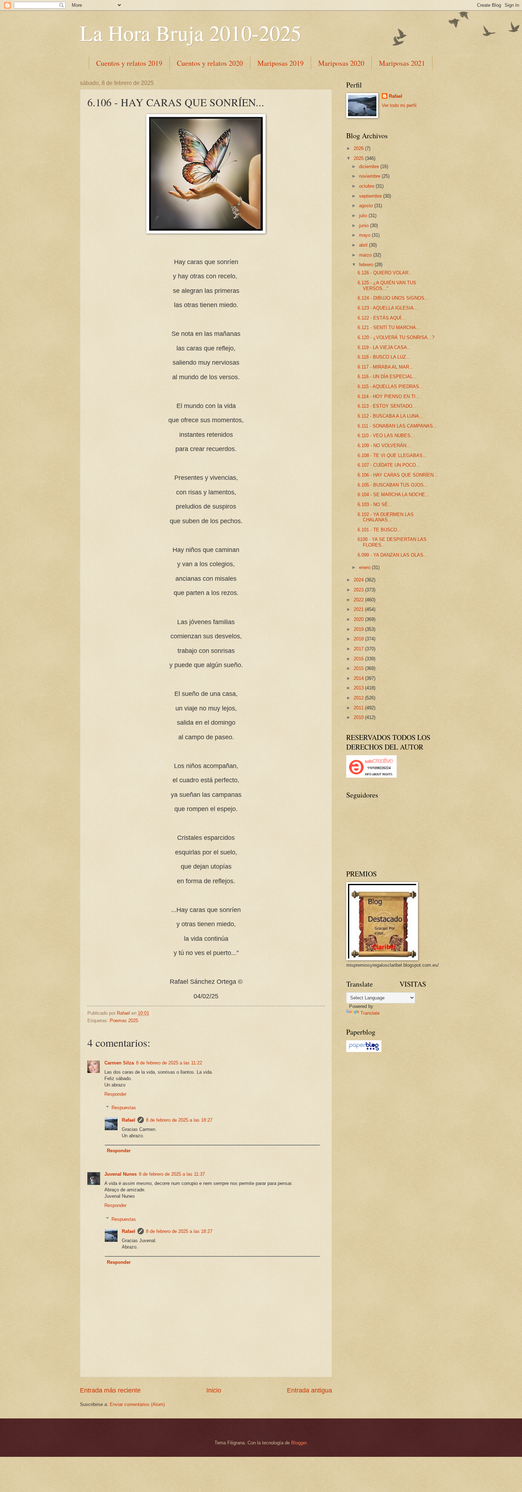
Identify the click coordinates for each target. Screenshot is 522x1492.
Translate (370, 1013)
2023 (359, 589)
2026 (359, 148)
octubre (367, 186)
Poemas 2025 (124, 1020)
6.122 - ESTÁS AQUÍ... (382, 318)
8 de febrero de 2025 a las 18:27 (179, 1120)
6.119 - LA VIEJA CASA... (384, 347)
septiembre (371, 196)
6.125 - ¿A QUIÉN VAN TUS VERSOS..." (387, 285)
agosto (366, 205)
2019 (359, 629)
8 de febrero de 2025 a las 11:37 (172, 1174)
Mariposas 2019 (280, 63)
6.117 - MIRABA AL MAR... (385, 367)
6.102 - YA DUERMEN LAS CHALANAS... (386, 517)
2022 (359, 599)
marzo (366, 255)
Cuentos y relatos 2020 (210, 63)
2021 (359, 609)
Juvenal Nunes (120, 1174)
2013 (359, 688)
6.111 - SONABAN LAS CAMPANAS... (397, 426)
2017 (359, 648)
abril (364, 245)
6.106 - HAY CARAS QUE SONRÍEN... (398, 475)
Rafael (128, 1120)
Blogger (298, 1442)
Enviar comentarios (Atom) (137, 1404)
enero (365, 567)
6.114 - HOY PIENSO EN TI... (389, 396)
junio (364, 225)
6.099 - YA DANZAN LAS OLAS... (393, 555)
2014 (359, 678)
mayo (365, 235)
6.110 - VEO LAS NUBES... (386, 435)
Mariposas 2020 (341, 63)
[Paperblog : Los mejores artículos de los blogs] (363, 1050)
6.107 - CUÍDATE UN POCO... (389, 465)
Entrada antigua (309, 1390)
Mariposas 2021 (402, 63)
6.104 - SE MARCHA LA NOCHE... (393, 494)
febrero (367, 264)
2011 (359, 707)
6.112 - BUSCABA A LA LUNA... (390, 416)
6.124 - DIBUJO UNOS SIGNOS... (393, 298)
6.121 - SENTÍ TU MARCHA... (389, 327)
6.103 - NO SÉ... (375, 504)
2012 (359, 698)
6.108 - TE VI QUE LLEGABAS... (392, 455)
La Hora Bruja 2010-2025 (190, 32)
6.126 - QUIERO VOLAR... (385, 272)
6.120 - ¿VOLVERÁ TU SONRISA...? (396, 337)
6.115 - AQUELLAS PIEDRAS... (390, 386)
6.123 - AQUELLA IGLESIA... (388, 308)
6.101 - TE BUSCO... (379, 529)
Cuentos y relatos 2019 (129, 63)
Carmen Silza (119, 1063)
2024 (359, 580)
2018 (359, 639)
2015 (359, 668)
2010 (359, 717)
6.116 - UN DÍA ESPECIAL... (387, 376)
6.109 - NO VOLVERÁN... (384, 445)
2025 (359, 158)
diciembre (369, 166)
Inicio (213, 1390)
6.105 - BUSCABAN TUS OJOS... (393, 485)
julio (364, 215)
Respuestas (124, 1107)
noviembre (370, 176)
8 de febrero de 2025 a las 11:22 (169, 1063)
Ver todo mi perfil (399, 105)
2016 (359, 658)
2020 (359, 619)
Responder (115, 1094)
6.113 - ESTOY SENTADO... (387, 406)
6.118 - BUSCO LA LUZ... (384, 357)
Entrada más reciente (110, 1390)
